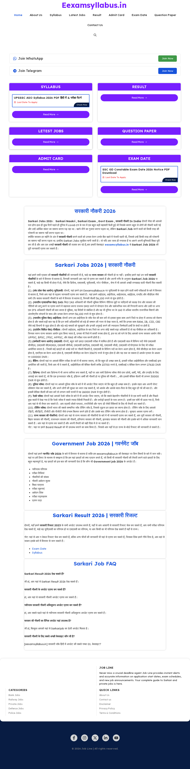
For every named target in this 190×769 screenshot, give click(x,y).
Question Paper (165, 15)
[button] (95, 35)
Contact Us (95, 25)
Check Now (82, 105)
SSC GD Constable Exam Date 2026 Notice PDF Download (136, 171)
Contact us (105, 699)
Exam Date (139, 15)
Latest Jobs (77, 15)
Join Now (167, 58)
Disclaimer (105, 704)
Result (97, 15)
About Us (36, 15)
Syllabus (56, 15)
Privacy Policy (107, 708)
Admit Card (116, 15)
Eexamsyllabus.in (94, 5)
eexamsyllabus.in (117, 244)
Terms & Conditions (109, 713)
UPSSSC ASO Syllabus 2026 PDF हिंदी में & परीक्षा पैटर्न (48, 97)
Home (18, 15)
